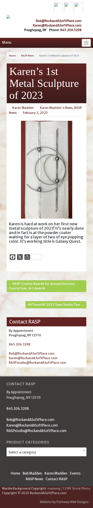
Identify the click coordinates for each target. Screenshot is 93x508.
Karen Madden (56, 473)
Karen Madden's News (56, 108)
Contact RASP (56, 479)
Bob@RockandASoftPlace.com (59, 21)
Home (12, 55)
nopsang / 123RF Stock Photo (69, 488)
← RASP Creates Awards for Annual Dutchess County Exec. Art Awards (42, 286)
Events (75, 473)
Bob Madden (32, 473)
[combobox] (46, 452)
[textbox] (46, 452)
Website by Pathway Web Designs (64, 502)
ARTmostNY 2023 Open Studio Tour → (56, 305)
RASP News (27, 55)
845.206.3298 (71, 30)
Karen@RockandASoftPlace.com (57, 25)
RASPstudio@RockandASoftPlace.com (37, 363)
